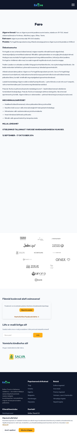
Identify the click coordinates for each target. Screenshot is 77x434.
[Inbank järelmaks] (38, 280)
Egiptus (30, 392)
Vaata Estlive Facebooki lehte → (26, 317)
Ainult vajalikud (10, 430)
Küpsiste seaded (26, 310)
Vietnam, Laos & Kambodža (62, 395)
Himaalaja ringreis (59, 399)
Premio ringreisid (59, 392)
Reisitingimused (7, 413)
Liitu (37, 335)
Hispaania (31, 402)
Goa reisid (56, 389)
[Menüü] (73, 5)
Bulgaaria (31, 395)
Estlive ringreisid (58, 385)
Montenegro (32, 399)
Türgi (29, 385)
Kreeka (30, 389)
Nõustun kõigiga (26, 430)
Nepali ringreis (58, 402)
